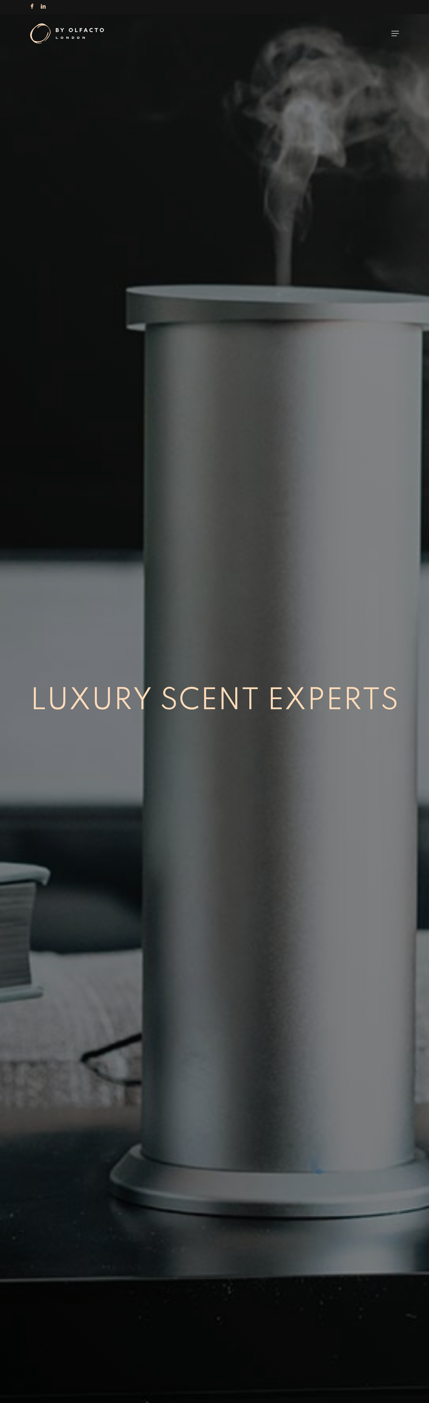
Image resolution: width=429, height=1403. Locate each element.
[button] (395, 33)
